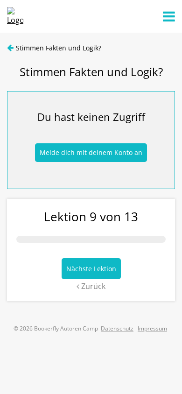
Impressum (152, 328)
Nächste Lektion (91, 268)
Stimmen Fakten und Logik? (58, 47)
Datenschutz (117, 328)
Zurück (92, 286)
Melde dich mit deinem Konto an (91, 152)
